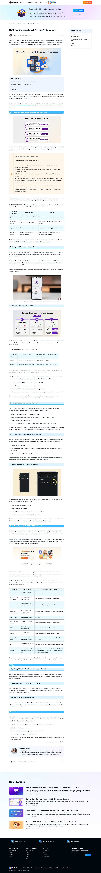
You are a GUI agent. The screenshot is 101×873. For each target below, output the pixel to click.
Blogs (14, 23)
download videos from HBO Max (26, 105)
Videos (27, 854)
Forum (27, 856)
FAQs (41, 2)
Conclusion (13, 89)
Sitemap (69, 867)
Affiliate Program (46, 856)
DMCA (28, 867)
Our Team (45, 852)
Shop (10, 852)
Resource (28, 852)
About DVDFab (46, 850)
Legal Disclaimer (22, 867)
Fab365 (11, 854)
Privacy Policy (41, 867)
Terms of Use (34, 867)
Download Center (13, 850)
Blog (46, 2)
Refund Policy (56, 867)
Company (45, 854)
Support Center (29, 850)
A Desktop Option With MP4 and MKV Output (22, 84)
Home (10, 23)
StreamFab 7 (30, 2)
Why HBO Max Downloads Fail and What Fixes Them (24, 82)
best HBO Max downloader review (17, 576)
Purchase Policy (48, 867)
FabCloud (11, 856)
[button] (87, 2)
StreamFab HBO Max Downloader (17, 539)
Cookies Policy (63, 867)
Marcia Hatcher (17, 35)
